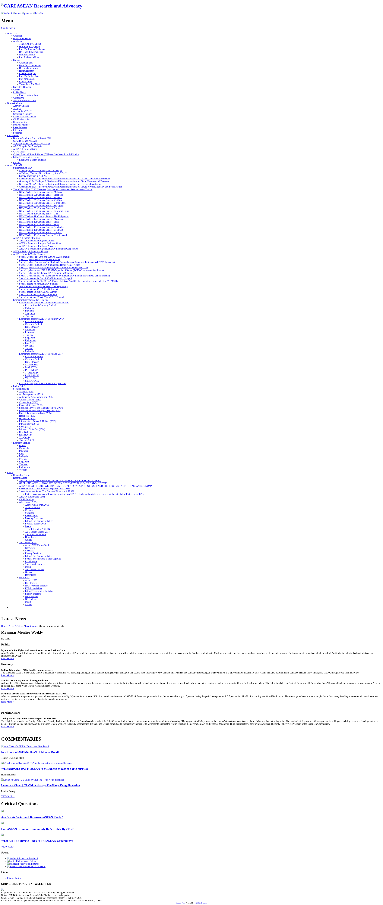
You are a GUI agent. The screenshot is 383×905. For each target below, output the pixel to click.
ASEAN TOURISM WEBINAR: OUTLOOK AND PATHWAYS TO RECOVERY (60, 480)
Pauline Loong (26, 81)
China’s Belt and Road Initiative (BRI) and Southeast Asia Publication (46, 154)
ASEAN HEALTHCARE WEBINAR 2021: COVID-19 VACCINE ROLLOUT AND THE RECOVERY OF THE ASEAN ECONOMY (86, 486)
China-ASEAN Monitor (24, 116)
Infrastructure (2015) (29, 424)
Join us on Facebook (28, 858)
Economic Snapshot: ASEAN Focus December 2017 (44, 302)
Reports (16, 162)
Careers (16, 89)
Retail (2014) (25, 434)
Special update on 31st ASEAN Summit (38, 292)
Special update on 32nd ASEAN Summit (38, 289)
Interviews (18, 130)
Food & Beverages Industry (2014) (35, 413)
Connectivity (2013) (28, 402)
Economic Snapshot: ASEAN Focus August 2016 (42, 383)
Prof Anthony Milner (29, 57)
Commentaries (20, 122)
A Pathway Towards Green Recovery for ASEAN (43, 173)
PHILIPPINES (32, 375)
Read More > (7, 658)
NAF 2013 (24, 577)
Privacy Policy (14, 878)
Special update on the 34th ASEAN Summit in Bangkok (45, 278)
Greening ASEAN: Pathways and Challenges (40, 170)
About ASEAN (14, 165)
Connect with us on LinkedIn (31, 866)
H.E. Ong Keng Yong (29, 46)
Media (28, 526)
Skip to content (8, 28)
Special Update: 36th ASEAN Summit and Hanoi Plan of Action (49, 265)
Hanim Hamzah (26, 70)
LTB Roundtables (33, 588)
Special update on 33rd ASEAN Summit (38, 283)
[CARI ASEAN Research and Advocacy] (41, 6)
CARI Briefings (26, 499)
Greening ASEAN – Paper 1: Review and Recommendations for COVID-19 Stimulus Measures (64, 178)
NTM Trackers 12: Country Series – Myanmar (41, 219)
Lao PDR (29, 343)
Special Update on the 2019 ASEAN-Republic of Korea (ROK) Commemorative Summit (61, 270)
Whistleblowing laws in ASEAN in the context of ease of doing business (44, 768)
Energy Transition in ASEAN (33, 176)
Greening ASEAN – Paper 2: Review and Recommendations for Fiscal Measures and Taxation (64, 181)
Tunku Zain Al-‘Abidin (30, 84)
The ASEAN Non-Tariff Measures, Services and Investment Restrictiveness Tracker (52, 189)
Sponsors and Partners (35, 534)
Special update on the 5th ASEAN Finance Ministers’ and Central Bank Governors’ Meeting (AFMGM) (68, 281)
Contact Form (180, 903)
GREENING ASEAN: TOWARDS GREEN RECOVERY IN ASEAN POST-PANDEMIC (63, 483)
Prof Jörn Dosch (27, 79)
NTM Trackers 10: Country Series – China (39, 213)
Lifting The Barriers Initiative (39, 521)
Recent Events (20, 478)
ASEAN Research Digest (25, 149)
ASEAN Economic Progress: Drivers (36, 240)
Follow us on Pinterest (28, 863)
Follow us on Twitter (26, 861)
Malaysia (29, 308)
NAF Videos (31, 599)
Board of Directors (22, 38)
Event (10, 472)
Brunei (22, 445)
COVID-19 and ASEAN (25, 141)
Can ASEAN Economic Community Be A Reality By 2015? (37, 829)
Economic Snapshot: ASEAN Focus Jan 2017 (41, 354)
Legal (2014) (25, 426)
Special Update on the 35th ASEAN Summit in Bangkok (46, 273)
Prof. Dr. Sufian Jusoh (29, 76)
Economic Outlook (34, 321)
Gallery (28, 540)
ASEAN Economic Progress (26, 238)
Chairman (17, 35)
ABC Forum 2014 (28, 542)
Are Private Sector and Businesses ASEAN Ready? (32, 817)
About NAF (31, 580)
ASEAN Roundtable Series (32, 496)
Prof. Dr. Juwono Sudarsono (32, 49)
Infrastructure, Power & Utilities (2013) (37, 421)
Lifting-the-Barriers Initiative (32, 159)
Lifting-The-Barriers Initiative (39, 591)
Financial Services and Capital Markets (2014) (41, 407)
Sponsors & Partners (34, 564)
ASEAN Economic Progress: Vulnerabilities (40, 243)
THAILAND (31, 372)
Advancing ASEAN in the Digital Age (31, 143)
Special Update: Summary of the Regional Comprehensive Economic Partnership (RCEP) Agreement (67, 262)
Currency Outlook (33, 324)
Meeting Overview (34, 518)
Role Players (31, 561)
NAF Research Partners (36, 585)
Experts (16, 60)
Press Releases (20, 127)
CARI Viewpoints (21, 119)
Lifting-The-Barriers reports (26, 157)
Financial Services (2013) (31, 405)
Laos (21, 453)
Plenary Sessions (33, 553)
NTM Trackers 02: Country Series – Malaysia (40, 192)
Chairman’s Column (22, 114)
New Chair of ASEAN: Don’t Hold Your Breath (30, 752)
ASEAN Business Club (24, 100)
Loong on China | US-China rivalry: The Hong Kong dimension (40, 785)
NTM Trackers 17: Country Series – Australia (40, 232)
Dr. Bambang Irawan (29, 68)
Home (4, 626)
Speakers (29, 513)
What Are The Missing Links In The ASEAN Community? (37, 840)
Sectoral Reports (21, 389)
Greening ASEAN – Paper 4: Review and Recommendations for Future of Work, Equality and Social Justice (70, 186)
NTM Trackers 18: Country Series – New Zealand (43, 235)
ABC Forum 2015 (28, 502)
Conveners (30, 510)
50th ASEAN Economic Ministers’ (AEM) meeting (43, 286)
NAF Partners (31, 596)
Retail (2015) (25, 432)
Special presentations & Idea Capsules (43, 558)
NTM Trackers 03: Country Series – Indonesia (41, 194)
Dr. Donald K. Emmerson (31, 52)
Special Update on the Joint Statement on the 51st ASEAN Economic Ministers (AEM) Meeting (64, 275)
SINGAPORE (32, 380)
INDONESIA (31, 370)
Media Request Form (29, 95)
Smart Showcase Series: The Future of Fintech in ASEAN (46, 491)
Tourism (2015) (26, 440)
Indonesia (29, 310)
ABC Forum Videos (34, 569)
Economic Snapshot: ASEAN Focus (30, 300)
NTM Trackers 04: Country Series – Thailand (40, 197)
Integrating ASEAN (40, 529)
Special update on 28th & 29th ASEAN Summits (42, 297)
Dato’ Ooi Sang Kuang (30, 65)
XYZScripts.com (201, 903)
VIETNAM (30, 378)
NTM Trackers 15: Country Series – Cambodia (41, 227)
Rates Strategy (32, 327)
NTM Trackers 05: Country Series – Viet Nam (41, 200)
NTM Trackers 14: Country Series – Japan (39, 224)
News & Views (14, 103)
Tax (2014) (24, 437)
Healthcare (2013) (27, 416)
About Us (11, 33)
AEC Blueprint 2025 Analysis (27, 146)
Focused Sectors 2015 (35, 523)
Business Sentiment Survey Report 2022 (32, 138)
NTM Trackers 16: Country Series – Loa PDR (41, 230)
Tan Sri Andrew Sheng (30, 44)
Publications (13, 135)
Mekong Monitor (21, 124)
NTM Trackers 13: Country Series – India (39, 221)
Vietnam (29, 348)
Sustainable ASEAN (23, 168)
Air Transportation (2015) (31, 394)
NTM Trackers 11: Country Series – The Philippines (44, 216)
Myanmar (29, 345)
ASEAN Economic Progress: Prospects (37, 246)
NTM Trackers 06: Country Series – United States (42, 203)
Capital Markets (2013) (30, 399)
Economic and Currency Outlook (41, 305)
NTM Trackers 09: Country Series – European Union (44, 211)
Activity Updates (21, 106)
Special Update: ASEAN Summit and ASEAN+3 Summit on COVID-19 (53, 267)
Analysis (17, 108)
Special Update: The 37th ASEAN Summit (39, 259)
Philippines (30, 340)
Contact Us (18, 97)
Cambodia (30, 329)
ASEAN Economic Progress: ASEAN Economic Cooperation (48, 248)
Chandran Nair (26, 62)
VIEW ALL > (8, 796)
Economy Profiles (21, 442)
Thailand (29, 316)
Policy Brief (19, 386)
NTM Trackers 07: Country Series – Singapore (41, 205)
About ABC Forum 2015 (37, 504)
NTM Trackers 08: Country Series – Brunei (39, 208)
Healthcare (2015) (27, 418)
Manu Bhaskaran (27, 54)
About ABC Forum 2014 (37, 545)
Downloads (30, 537)
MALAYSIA (31, 367)
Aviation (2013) (26, 391)
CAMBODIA (31, 364)
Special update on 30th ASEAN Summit (38, 294)
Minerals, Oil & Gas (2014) (32, 429)
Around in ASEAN (22, 111)
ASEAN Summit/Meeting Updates (29, 254)
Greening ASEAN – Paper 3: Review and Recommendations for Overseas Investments (60, 184)
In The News (19, 92)
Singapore (30, 313)
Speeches (17, 132)
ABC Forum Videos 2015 (37, 531)
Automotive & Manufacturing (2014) (36, 397)
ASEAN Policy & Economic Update (30, 251)
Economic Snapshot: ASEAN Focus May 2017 (41, 318)
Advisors (17, 41)
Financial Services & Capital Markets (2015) (40, 410)
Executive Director (22, 87)
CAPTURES (19, 151)
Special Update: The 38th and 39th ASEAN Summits (44, 256)
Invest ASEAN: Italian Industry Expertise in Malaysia (44, 488)
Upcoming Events (21, 475)
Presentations (31, 515)
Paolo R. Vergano (27, 73)
